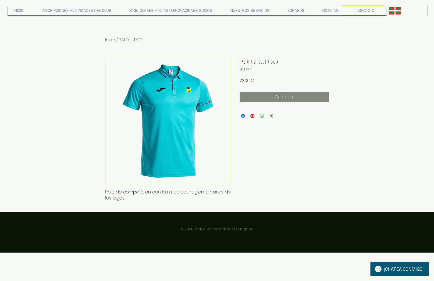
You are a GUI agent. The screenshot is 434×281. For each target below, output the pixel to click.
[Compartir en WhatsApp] (262, 116)
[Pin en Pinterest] (252, 116)
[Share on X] (271, 116)
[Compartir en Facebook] (243, 116)
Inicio (110, 40)
